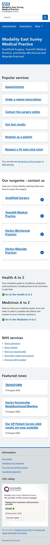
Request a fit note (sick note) (24, 149)
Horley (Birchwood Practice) (17, 232)
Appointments (9, 26)
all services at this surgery (30, 161)
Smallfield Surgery (17, 198)
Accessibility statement (11, 472)
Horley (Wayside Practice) (16, 250)
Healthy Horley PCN (23, 530)
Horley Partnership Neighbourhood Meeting (21, 404)
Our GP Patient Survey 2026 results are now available (23, 425)
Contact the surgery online (22, 112)
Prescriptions (26, 26)
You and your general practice (15, 467)
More (39, 26)
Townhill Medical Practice (16, 214)
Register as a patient (18, 137)
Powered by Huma (11, 540)
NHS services (8, 164)
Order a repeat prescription (23, 99)
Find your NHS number (15, 360)
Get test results (15, 124)
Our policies (7, 459)
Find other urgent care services (19, 355)
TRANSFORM (13, 385)
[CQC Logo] (12, 489)
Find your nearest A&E (15, 351)
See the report (13, 518)
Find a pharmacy (12, 343)
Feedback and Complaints (13, 463)
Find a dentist (11, 347)
